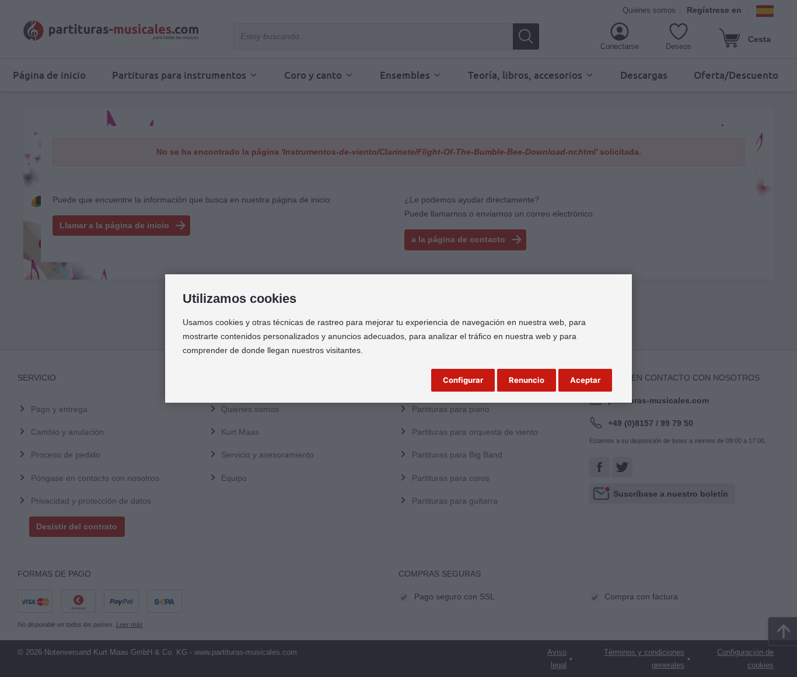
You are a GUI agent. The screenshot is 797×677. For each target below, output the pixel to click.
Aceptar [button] (585, 380)
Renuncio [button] (526, 380)
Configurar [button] (463, 380)
